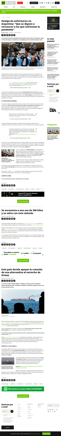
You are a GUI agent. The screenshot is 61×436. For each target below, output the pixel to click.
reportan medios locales (37, 225)
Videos (18, 409)
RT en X (7, 427)
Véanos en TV (34, 3)
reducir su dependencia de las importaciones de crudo (13, 323)
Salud (38, 189)
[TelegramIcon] (46, 3)
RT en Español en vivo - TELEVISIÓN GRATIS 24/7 (52, 27)
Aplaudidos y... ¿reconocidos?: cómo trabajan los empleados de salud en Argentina (7, 159)
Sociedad (41, 248)
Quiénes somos (29, 407)
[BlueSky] (49, 3)
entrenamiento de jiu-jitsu (30, 223)
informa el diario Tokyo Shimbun (11, 337)
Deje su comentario (23, 201)
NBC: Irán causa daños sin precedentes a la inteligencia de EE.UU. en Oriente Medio (53, 46)
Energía (35, 383)
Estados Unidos (27, 248)
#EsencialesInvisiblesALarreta (19, 134)
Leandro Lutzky (4, 32)
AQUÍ (9, 334)
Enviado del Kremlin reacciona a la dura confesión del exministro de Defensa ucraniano (53, 61)
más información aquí (35, 433)
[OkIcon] (51, 3)
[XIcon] (44, 3)
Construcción (20, 383)
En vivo (20, 3)
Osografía (52, 125)
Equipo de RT (54, 7)
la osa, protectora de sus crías (11, 229)
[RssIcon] (53, 411)
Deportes (19, 248)
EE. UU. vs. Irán (28, 383)
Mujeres (34, 248)
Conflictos (13, 383)
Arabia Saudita (5, 383)
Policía (27, 189)
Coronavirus (11, 189)
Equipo (29, 411)
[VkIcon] (40, 3)
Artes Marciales (12, 248)
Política (32, 189)
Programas (22, 7)
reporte (13, 171)
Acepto (52, 95)
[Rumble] (42, 3)
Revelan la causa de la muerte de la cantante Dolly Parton (52, 69)
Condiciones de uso (30, 418)
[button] (53, 20)
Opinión (33, 7)
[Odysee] (52, 410)
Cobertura (30, 413)
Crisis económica (20, 189)
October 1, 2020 (27, 87)
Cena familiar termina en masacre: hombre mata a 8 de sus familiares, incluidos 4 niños (53, 76)
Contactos (30, 409)
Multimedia (42, 7)
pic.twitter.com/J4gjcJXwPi (14, 116)
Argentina (4, 189)
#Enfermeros (18, 82)
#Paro (23, 82)
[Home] (3, 3)
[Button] (27, 2)
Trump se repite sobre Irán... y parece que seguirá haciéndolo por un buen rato (52, 137)
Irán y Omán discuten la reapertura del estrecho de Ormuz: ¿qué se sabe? (7, 367)
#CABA (13, 82)
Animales (4, 248)
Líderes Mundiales (19, 416)
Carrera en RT (30, 415)
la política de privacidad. (52, 95)
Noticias (6, 7)
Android (39, 406)
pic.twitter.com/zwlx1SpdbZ (27, 85)
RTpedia (19, 413)
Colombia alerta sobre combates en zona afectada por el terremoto (52, 53)
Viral (14, 7)
